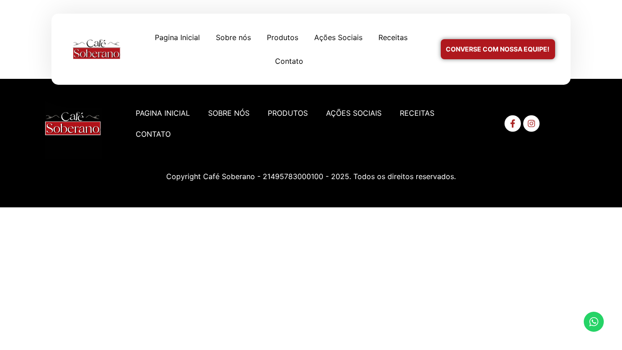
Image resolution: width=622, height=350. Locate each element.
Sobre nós (233, 37)
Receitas (393, 37)
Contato (289, 61)
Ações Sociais (338, 37)
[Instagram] (531, 123)
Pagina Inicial (177, 37)
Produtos (282, 37)
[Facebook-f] (513, 123)
